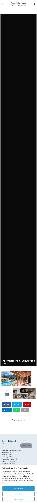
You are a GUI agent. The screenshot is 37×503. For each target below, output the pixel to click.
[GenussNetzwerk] (18, 4)
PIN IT (19, 378)
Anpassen (18, 494)
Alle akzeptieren (18, 488)
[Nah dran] (35, 467)
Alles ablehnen (18, 499)
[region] (18, 484)
